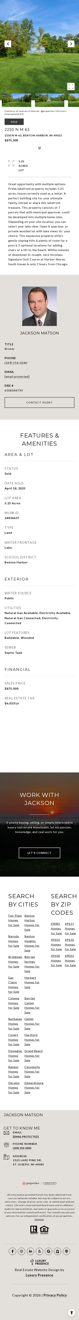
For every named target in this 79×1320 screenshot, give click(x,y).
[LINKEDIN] (30, 1251)
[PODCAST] (66, 1251)
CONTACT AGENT (39, 402)
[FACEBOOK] (12, 1251)
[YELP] (39, 1251)
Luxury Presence (39, 1275)
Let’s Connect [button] (40, 852)
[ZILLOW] (57, 1251)
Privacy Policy (55, 1295)
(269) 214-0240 (16, 362)
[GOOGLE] (48, 1251)
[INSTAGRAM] (21, 1251)
